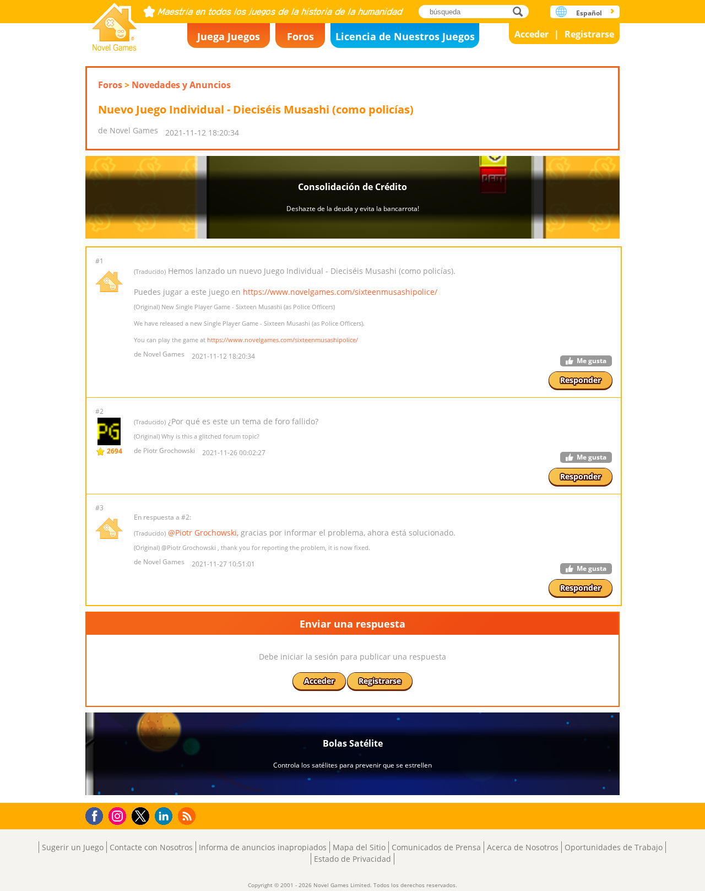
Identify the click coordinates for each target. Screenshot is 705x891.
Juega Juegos (228, 36)
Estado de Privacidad (352, 859)
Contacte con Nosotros (151, 847)
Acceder (531, 34)
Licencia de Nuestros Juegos (405, 36)
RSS (188, 815)
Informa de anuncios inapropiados (263, 847)
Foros (300, 36)
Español (589, 13)
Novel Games (114, 23)
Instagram (119, 815)
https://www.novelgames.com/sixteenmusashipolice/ (340, 292)
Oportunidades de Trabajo (614, 847)
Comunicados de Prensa (436, 847)
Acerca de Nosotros (522, 847)
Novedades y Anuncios (181, 85)
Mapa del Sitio (359, 847)
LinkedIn (165, 816)
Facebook (97, 814)
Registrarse (589, 34)
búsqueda (521, 11)
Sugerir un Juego (73, 847)
